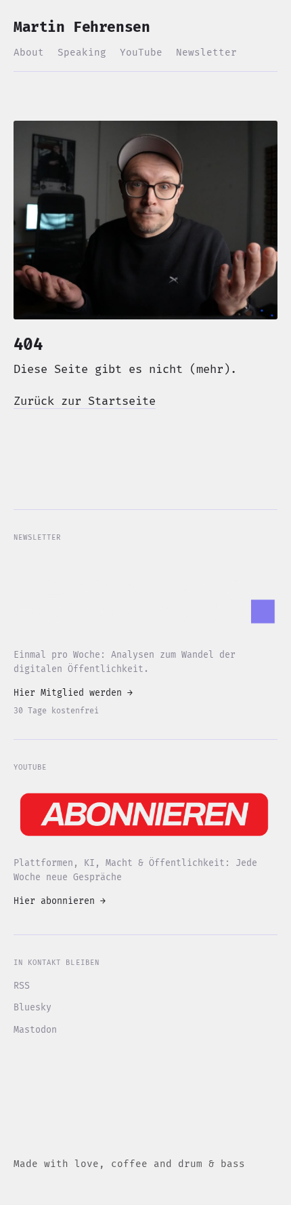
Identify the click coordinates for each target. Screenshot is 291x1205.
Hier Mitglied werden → (73, 693)
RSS (22, 986)
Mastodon (35, 1030)
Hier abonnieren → (60, 901)
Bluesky (32, 1007)
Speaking (82, 52)
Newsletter (206, 52)
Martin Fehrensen (82, 27)
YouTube (141, 52)
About (29, 52)
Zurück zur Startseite (85, 401)
